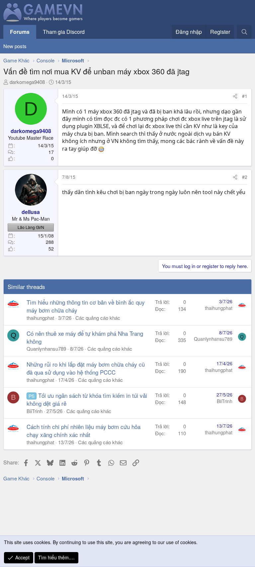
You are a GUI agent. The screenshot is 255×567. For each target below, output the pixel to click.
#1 (244, 96)
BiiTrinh (34, 410)
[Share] (235, 96)
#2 (244, 177)
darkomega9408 (27, 81)
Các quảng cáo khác (97, 317)
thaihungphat (40, 317)
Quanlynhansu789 (46, 348)
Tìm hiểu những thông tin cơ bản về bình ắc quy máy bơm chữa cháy (86, 306)
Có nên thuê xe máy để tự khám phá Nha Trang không (85, 337)
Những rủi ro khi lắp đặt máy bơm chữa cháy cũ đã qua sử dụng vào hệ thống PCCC (86, 368)
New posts (15, 45)
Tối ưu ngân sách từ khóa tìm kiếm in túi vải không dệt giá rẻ (87, 399)
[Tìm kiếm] (244, 32)
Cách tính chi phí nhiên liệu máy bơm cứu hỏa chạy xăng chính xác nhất (83, 430)
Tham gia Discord (64, 31)
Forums (20, 31)
